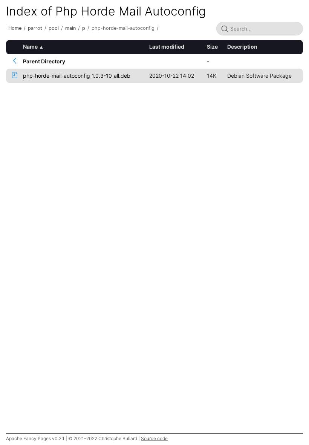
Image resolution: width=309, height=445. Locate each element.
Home (14, 28)
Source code (154, 438)
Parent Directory (44, 61)
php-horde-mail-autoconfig (123, 28)
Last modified (166, 46)
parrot (35, 28)
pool (54, 28)
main (70, 28)
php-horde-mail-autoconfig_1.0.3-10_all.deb (76, 75)
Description (242, 46)
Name (30, 46)
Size (212, 46)
